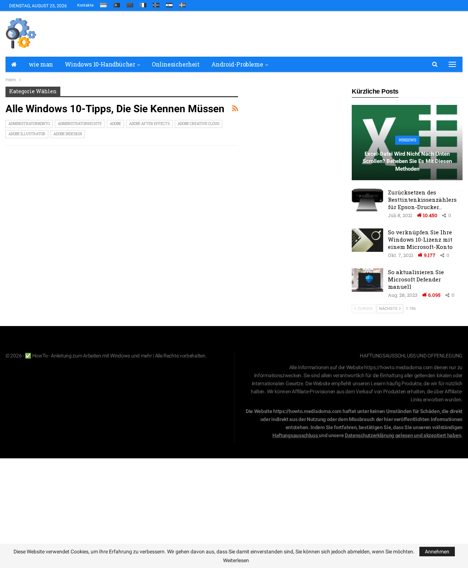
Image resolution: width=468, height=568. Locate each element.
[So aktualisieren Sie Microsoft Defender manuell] (367, 280)
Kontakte (85, 5)
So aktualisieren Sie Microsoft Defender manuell (416, 279)
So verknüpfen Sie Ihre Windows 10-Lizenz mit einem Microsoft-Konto (420, 239)
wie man (41, 64)
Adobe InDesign (67, 134)
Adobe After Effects (149, 123)
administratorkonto (29, 123)
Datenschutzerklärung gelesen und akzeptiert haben (403, 435)
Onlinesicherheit (176, 64)
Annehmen (437, 551)
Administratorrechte (80, 123)
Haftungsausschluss (295, 435)
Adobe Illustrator (26, 134)
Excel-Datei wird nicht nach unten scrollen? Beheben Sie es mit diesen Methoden (407, 161)
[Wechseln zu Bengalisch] (130, 3)
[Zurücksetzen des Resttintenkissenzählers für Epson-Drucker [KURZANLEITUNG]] (367, 200)
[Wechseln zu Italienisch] (143, 3)
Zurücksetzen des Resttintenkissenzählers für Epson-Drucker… (422, 200)
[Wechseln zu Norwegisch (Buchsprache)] (156, 3)
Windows (407, 140)
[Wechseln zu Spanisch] (169, 3)
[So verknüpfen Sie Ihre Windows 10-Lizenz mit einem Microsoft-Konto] (367, 240)
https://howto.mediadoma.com (398, 367)
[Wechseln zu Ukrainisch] (103, 3)
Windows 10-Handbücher (100, 64)
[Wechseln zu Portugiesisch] (116, 3)
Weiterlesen (236, 560)
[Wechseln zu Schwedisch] (182, 3)
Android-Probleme (237, 64)
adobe (115, 123)
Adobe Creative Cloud (198, 123)
